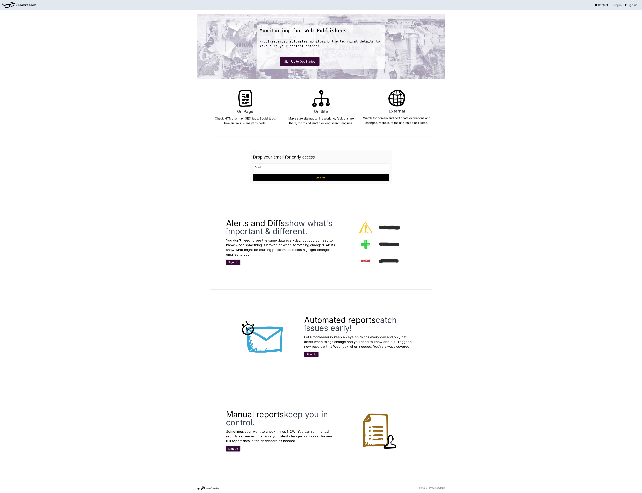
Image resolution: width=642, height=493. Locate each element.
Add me (321, 177)
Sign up (632, 5)
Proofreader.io (437, 487)
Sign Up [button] (233, 262)
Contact (603, 5)
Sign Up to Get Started (299, 61)
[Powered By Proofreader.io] (208, 488)
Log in (618, 5)
